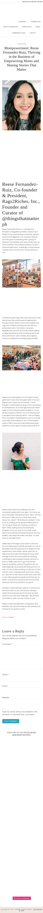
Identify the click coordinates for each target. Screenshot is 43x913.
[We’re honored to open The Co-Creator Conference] (21, 749)
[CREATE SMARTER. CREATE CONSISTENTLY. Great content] (21, 794)
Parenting (22, 44)
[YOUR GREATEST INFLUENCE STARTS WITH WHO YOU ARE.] (21, 839)
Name (5, 674)
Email (5, 686)
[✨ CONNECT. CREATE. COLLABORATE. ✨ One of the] (21, 771)
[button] (40, 31)
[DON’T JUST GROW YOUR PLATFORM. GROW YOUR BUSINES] (21, 861)
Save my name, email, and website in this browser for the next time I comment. (19, 713)
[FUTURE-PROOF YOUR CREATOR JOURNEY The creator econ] (21, 816)
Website (5, 697)
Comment (7, 644)
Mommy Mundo (11, 10)
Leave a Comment (8, 617)
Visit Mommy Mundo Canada (32, 2)
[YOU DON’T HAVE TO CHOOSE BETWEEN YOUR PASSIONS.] (21, 884)
